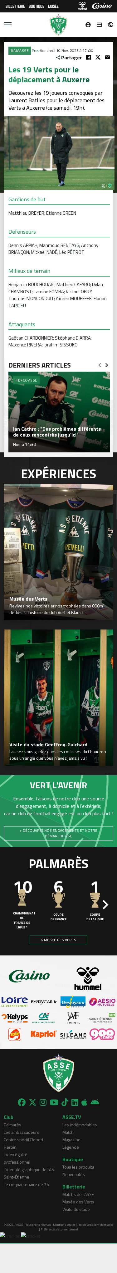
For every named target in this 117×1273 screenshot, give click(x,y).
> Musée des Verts (58, 940)
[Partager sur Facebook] (88, 57)
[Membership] (97, 25)
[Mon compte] (86, 25)
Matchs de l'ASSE (78, 1194)
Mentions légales (64, 1224)
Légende (70, 1147)
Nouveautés (73, 1174)
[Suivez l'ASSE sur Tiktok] (64, 1102)
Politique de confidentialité (95, 1224)
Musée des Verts (78, 1201)
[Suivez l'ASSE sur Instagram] (43, 1102)
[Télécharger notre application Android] (94, 1102)
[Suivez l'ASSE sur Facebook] (22, 1102)
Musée (53, 6)
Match (68, 1132)
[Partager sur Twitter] (98, 57)
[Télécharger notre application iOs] (84, 1102)
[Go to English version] (108, 25)
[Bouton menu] (8, 24)
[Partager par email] (107, 57)
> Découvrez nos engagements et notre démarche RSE (58, 833)
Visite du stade (76, 1209)
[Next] (106, 363)
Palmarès (12, 1124)
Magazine (71, 1139)
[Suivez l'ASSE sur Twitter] (33, 1102)
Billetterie (15, 6)
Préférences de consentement (59, 1229)
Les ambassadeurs (21, 1132)
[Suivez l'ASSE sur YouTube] (54, 1102)
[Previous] (99, 363)
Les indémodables (79, 1124)
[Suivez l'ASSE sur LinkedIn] (74, 1102)
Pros (35, 50)
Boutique (36, 6)
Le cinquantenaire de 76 (26, 1184)
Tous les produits (78, 1167)
